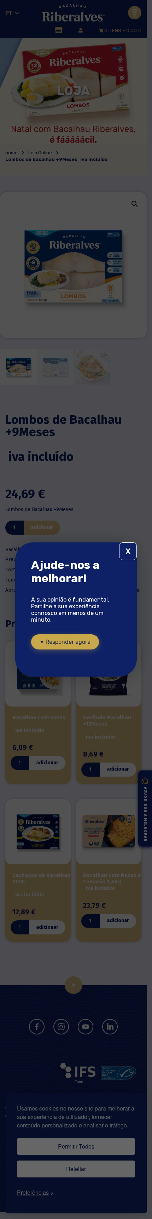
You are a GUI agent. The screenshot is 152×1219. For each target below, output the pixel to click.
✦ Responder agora (65, 642)
